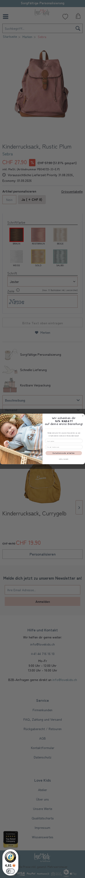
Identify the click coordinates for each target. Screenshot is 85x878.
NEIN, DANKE (63, 459)
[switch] (10, 871)
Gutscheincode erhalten (64, 453)
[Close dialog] (82, 416)
